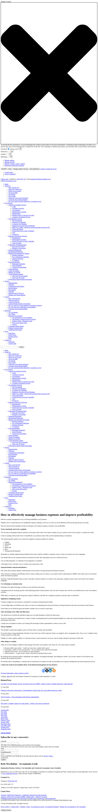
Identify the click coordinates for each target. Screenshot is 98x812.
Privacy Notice (48, 756)
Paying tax (15, 234)
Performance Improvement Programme (20, 279)
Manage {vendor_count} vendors (15, 164)
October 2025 (5, 727)
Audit (14, 206)
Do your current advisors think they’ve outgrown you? (24, 201)
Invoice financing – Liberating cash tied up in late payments (29, 795)
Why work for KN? (14, 298)
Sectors (7, 281)
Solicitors (11, 284)
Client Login (4, 179)
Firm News (11, 333)
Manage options (9, 160)
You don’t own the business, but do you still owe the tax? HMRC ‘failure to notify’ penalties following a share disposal (37, 684)
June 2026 (4, 713)
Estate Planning (17, 265)
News (6, 331)
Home (6, 184)
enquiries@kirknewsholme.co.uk (41, 179)
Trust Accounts (16, 243)
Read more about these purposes (14, 165)
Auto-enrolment (13, 269)
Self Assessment (17, 220)
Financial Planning (14, 262)
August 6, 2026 (6, 795)
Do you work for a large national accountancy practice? (25, 305)
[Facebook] (43, 670)
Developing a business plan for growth (24, 319)
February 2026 (5, 720)
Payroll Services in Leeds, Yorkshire (23, 231)
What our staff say (13, 300)
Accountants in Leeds (37, 807)
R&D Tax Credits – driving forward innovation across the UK (31, 227)
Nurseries (11, 291)
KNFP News (12, 335)
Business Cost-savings (19, 248)
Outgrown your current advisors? (18, 198)
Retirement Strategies (18, 264)
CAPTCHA (4, 758)
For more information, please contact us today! (15, 673)
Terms (28, 807)
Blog (9, 338)
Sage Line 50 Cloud (18, 278)
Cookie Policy (9, 172)
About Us (8, 186)
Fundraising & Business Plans (17, 245)
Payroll (14, 324)
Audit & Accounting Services (17, 205)
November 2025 (6, 725)
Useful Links (12, 343)
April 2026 (4, 717)
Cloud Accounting (14, 271)
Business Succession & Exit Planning (23, 226)
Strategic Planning (17, 258)
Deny (10, 169)
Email (6, 752)
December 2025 (5, 724)
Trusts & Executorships (19, 267)
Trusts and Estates (17, 229)
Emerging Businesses (14, 250)
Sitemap (22, 807)
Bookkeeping (16, 213)
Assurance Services (18, 208)
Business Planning (17, 255)
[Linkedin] (50, 670)
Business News (13, 336)
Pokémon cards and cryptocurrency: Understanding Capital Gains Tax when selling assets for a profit (31, 690)
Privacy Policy (5, 807)
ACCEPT (4, 169)
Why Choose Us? (13, 187)
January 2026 (5, 722)
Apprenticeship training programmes (19, 304)
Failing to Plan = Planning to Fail (22, 321)
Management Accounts (19, 212)
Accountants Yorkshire (52, 807)
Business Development (15, 316)
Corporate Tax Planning (19, 224)
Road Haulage (12, 288)
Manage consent (6, 810)
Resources (8, 310)
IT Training (15, 260)
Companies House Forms (16, 326)
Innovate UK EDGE (18, 246)
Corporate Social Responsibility (18, 200)
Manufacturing (12, 283)
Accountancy (16, 210)
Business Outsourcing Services (17, 236)
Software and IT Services (16, 293)
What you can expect (14, 191)
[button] (49, 73)
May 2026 (4, 715)
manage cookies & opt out (20, 169)
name (2, 748)
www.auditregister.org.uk (10, 773)
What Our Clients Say (15, 189)
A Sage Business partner (15, 274)
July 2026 (4, 712)
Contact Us (8, 340)
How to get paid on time (19, 323)
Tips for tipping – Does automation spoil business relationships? (20, 697)
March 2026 (4, 719)
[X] (47, 670)
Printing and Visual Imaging (16, 295)
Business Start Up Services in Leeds (23, 215)
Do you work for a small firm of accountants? (22, 307)
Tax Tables (11, 314)
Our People (11, 194)
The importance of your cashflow (22, 317)
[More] (54, 670)
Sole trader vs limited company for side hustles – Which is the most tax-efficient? (25, 703)
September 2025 (6, 729)
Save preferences (35, 169)
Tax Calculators (13, 312)
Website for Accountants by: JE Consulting (73, 807)
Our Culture (12, 196)
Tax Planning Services (15, 219)
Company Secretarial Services (21, 217)
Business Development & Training (18, 253)
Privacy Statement (10, 174)
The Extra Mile (13, 193)
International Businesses (15, 252)
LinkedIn (3, 741)
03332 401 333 (21, 179)
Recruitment (12, 290)
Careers (7, 297)
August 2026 (5, 710)
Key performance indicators (20, 257)
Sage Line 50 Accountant (20, 276)
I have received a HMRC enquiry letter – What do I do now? (29, 797)
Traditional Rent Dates (15, 330)
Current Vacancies (13, 302)
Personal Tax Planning (19, 222)
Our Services (8, 203)
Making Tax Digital (14, 272)
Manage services (10, 162)
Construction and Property (16, 286)
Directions (11, 342)
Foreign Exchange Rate (15, 328)
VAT (13, 232)
